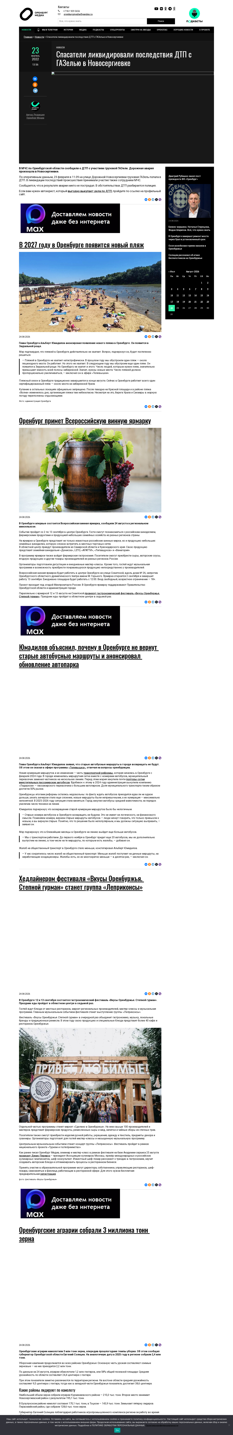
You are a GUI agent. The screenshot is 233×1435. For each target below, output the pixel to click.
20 (189, 301)
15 (202, 295)
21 (195, 301)
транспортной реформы (98, 772)
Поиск (161, 21)
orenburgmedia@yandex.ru (78, 14)
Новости (39, 37)
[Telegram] (35, 90)
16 (208, 295)
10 (172, 295)
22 (202, 301)
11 (178, 295)
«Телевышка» (77, 767)
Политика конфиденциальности (162, 1425)
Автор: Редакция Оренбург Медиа (35, 116)
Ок (117, 1430)
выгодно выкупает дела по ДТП (90, 191)
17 (172, 301)
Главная (28, 37)
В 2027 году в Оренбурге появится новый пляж (81, 244)
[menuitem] (27, 30)
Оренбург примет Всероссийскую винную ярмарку (85, 420)
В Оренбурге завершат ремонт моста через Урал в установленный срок (188, 238)
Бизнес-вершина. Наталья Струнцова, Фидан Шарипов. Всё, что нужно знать (189, 228)
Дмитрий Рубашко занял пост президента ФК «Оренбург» (184, 178)
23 (208, 301)
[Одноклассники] (35, 84)
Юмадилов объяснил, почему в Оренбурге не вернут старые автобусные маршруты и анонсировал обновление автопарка (89, 655)
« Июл (171, 271)
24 (172, 308)
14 (195, 295)
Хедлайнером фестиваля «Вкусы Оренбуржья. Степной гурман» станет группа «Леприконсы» (81, 882)
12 (184, 295)
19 (184, 301)
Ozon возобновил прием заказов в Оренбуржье (187, 247)
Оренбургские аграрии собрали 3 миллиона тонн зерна (84, 1234)
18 (178, 301)
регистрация (48, 1173)
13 (189, 295)
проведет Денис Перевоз (34, 1155)
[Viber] (160, 199)
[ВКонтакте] (35, 78)
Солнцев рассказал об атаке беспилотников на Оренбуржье (185, 257)
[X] (156, 199)
